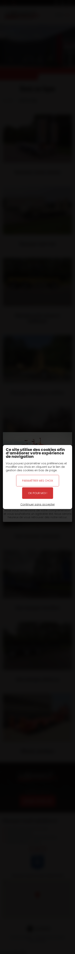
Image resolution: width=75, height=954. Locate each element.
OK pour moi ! (37, 493)
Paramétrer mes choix (37, 481)
